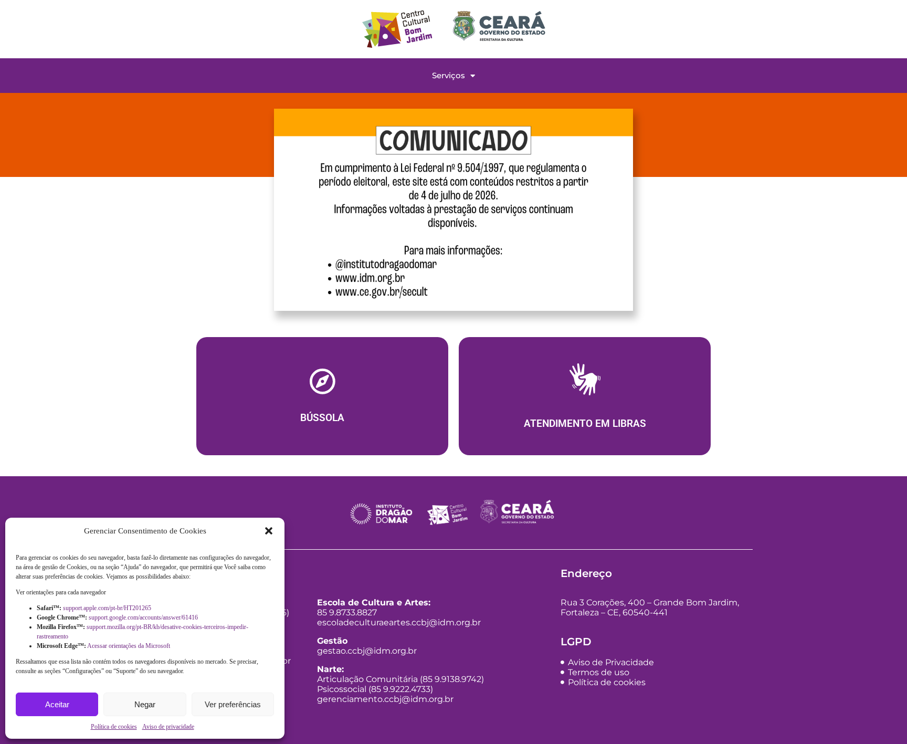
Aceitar (57, 704)
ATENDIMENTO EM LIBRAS (585, 423)
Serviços (448, 75)
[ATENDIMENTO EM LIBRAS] (585, 382)
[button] (268, 531)
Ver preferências (233, 704)
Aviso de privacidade (168, 726)
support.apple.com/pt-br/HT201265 (108, 608)
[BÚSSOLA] (322, 381)
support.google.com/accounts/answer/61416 (144, 617)
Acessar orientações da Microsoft (129, 645)
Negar (144, 704)
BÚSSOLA (322, 418)
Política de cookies (114, 726)
